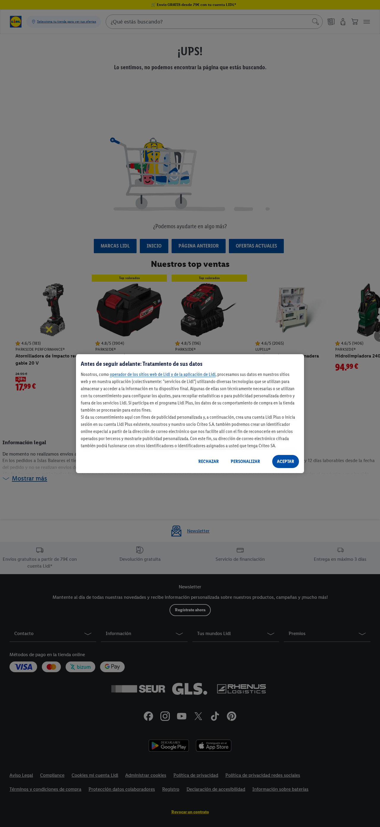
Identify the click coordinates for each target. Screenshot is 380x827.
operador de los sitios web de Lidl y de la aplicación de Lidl (163, 374)
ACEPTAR (285, 461)
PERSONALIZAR (245, 461)
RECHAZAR (208, 461)
